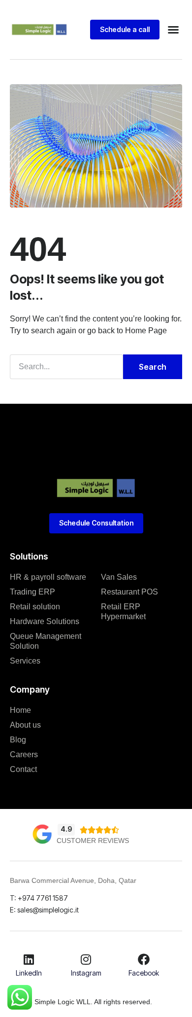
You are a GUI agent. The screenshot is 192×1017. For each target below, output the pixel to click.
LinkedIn (29, 973)
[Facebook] (144, 959)
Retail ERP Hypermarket (123, 611)
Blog (18, 740)
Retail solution (35, 606)
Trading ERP (32, 592)
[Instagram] (86, 959)
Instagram (86, 973)
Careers (24, 754)
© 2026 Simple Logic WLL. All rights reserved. (81, 1002)
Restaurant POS (129, 592)
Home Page (146, 330)
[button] (173, 29)
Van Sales (119, 577)
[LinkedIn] (28, 959)
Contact (23, 769)
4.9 (66, 829)
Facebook (143, 973)
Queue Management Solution (45, 641)
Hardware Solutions (44, 621)
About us (25, 725)
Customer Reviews (93, 840)
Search (152, 367)
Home (20, 710)
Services (25, 661)
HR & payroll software (48, 577)
